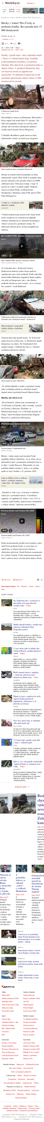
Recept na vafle (28, 1032)
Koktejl (3, 486)
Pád (2, 589)
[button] (22, 97)
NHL (3, 1035)
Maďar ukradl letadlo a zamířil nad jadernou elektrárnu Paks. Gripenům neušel (27, 627)
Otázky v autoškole (30, 1055)
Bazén (19, 1075)
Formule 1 (5, 1032)
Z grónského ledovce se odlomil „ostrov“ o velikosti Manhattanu (21, 882)
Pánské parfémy (21, 1098)
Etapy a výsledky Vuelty (31, 998)
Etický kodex (22, 1108)
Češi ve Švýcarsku (8, 1052)
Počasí (3, 331)
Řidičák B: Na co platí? (31, 1052)
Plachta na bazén (30, 1075)
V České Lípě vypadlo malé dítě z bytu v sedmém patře (26, 741)
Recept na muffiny (29, 1022)
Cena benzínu (28, 1068)
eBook (6, 43)
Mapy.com (20, 1064)
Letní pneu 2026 (29, 1043)
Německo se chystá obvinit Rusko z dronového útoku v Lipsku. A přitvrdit (5, 884)
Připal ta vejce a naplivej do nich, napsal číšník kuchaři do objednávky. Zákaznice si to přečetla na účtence (27, 700)
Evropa (15, 632)
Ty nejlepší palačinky (30, 1019)
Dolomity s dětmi (8, 1058)
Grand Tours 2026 (29, 1011)
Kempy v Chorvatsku (9, 1043)
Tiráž (36, 1106)
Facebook (7, 1106)
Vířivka (36, 1083)
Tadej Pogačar (28, 1005)
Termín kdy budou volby (10, 1005)
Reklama (23, 1106)
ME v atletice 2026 (8, 1028)
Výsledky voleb (7, 1001)
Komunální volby (8, 1011)
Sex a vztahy (17, 726)
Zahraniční (4, 208)
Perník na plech (28, 1035)
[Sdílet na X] (41, 580)
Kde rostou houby (15, 1068)
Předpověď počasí (32, 1064)
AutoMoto (16, 680)
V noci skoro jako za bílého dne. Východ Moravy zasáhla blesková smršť (27, 651)
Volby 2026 (6, 995)
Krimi (15, 608)
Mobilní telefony (30, 1087)
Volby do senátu (7, 1008)
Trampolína (12, 1079)
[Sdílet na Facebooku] (38, 580)
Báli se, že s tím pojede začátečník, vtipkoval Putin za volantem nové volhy (27, 764)
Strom (38, 586)
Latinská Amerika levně (10, 1055)
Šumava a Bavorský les (10, 1049)
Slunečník (21, 1079)
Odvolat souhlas (12, 1110)
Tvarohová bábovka (30, 1028)
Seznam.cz (31, 3)
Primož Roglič (28, 1008)
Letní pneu (35, 1090)
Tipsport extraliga (8, 1025)
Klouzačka (30, 1079)
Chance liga (6, 1019)
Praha (31, 586)
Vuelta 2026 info (29, 995)
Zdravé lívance (28, 1025)
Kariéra (30, 1106)
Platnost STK (27, 1058)
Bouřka (24, 586)
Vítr (18, 586)
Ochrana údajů (34, 1108)
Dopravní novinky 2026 (31, 1049)
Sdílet (14, 43)
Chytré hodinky (31, 1094)
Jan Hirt (26, 1001)
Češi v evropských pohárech (21, 1072)
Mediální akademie (9, 1108)
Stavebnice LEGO (9, 1090)
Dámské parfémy (24, 1090)
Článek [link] (3, 239)
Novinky (4, 36)
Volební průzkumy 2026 (10, 998)
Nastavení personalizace (28, 1110)
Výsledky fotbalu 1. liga (10, 1022)
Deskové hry (10, 1094)
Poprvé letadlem (7, 1046)
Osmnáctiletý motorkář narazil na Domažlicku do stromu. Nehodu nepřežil (38, 883)
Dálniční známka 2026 (31, 1046)
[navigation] (3, 3)
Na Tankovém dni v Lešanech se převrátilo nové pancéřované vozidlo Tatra (26, 603)
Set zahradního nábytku (12, 1083)
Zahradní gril (27, 1083)
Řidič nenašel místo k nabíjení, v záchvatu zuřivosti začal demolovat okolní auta (26, 675)
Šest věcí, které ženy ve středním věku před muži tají (26, 721)
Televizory (20, 1094)
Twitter (15, 1106)
